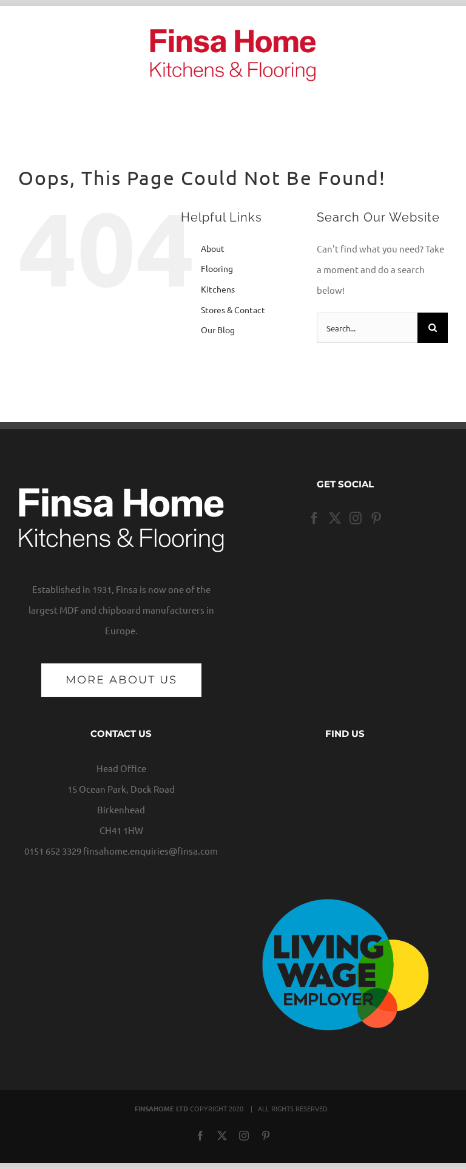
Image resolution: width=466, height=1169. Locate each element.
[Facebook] (314, 518)
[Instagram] (356, 518)
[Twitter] (335, 518)
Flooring (217, 268)
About (213, 248)
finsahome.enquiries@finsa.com (150, 850)
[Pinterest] (376, 518)
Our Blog (218, 329)
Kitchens (218, 288)
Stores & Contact (233, 309)
